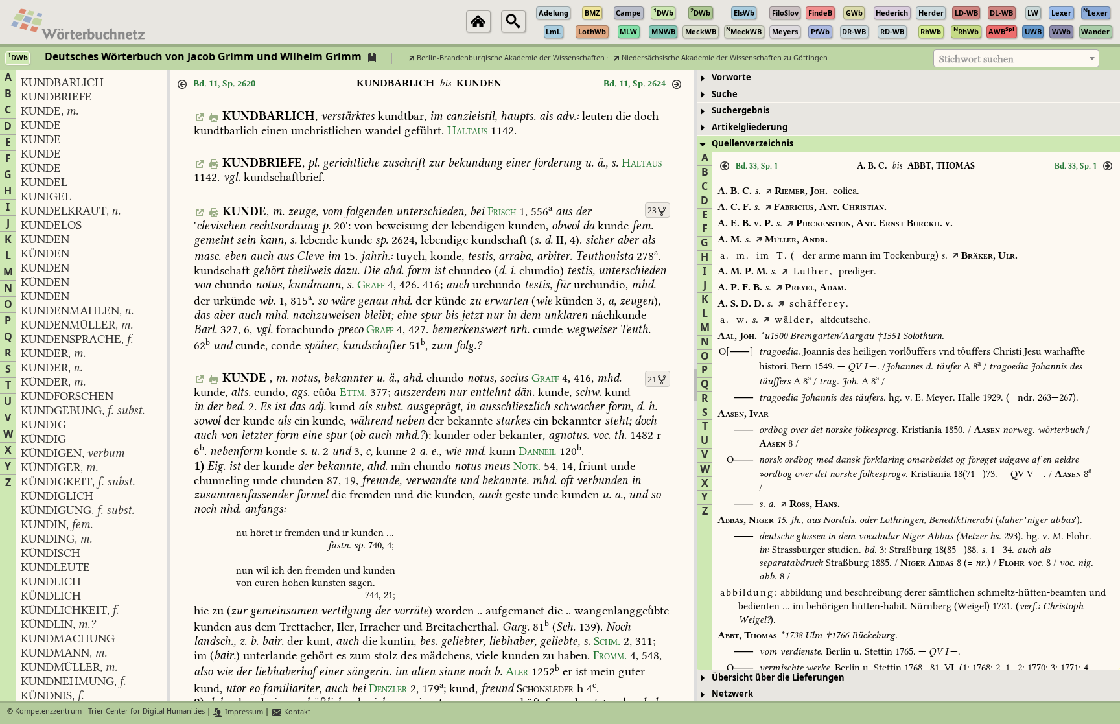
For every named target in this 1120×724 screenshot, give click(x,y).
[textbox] (1016, 59)
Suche (725, 94)
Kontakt (296, 712)
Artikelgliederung (750, 127)
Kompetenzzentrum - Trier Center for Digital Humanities (110, 712)
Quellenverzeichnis (752, 143)
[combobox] (1016, 58)
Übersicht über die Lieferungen (778, 677)
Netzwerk (732, 694)
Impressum (243, 712)
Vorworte (731, 77)
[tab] (908, 78)
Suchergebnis (740, 110)
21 (652, 380)
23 (652, 210)
